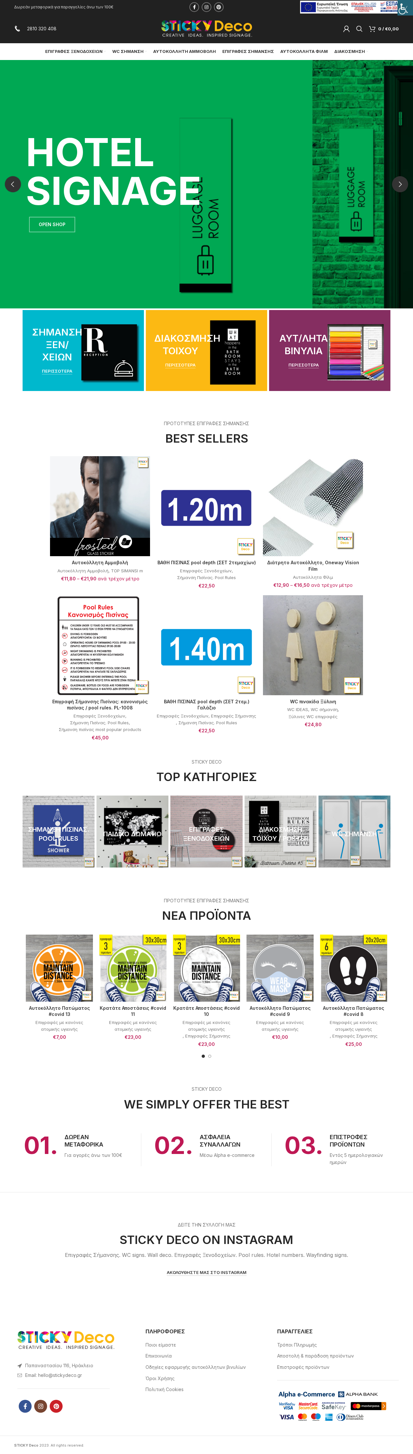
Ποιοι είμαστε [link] (161, 1345)
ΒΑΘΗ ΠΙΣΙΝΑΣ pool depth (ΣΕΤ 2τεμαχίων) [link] (206, 562)
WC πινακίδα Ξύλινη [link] (313, 701)
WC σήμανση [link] (324, 709)
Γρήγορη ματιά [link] (145, 481)
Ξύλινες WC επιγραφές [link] (312, 716)
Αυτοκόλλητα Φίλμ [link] (313, 577)
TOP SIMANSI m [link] (127, 570)
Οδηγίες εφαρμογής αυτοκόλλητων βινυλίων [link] (196, 1367)
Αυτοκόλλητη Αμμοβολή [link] (100, 562)
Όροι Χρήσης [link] (160, 1378)
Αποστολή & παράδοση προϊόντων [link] (315, 1356)
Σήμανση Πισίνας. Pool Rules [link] (206, 577)
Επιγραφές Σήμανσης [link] (233, 715)
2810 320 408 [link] (41, 28)
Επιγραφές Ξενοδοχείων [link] (206, 570)
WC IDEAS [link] (297, 709)
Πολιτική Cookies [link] (165, 1389)
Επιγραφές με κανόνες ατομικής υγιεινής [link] (59, 1026)
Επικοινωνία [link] (159, 1356)
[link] (405, 7)
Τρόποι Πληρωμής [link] (297, 1345)
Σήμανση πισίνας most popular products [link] (100, 729)
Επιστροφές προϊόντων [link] (303, 1367)
